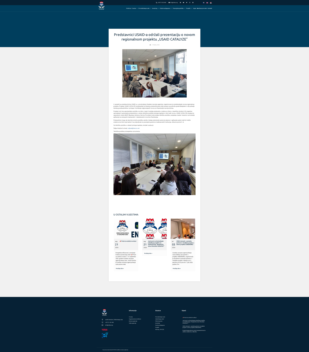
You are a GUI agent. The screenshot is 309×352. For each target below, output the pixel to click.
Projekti (188, 8)
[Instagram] (190, 3)
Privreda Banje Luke (144, 8)
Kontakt (210, 8)
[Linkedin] (193, 3)
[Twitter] (187, 3)
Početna (128, 8)
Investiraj (154, 8)
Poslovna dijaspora (165, 8)
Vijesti (195, 8)
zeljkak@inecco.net (134, 128)
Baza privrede (203, 8)
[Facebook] (180, 3)
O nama (134, 8)
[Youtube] (184, 3)
